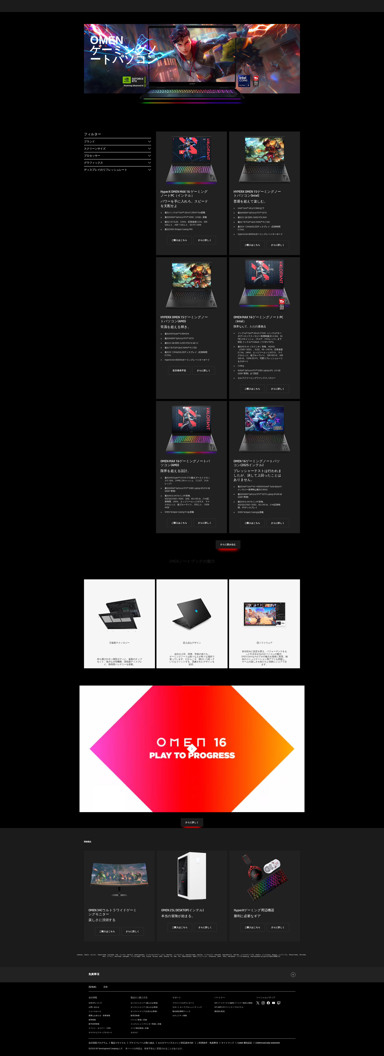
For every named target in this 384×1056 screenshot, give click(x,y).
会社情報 (93, 997)
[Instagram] (263, 1002)
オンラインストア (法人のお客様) (144, 1007)
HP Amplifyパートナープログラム (228, 1007)
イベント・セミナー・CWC (100, 1028)
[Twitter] (257, 1002)
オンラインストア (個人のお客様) (144, 1003)
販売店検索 (135, 1015)
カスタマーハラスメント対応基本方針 (176, 1042)
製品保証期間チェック (181, 1011)
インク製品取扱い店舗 (140, 1028)
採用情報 (92, 1020)
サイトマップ (227, 1042)
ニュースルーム (95, 1011)
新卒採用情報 (94, 1024)
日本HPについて (95, 1003)
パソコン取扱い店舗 (139, 1020)
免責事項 (93, 974)
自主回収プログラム (98, 1042)
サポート (176, 997)
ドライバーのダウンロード (183, 1003)
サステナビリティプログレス (100, 1032)
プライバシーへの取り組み (141, 1042)
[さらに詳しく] (264, 328)
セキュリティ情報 (179, 1015)
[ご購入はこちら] (191, 193)
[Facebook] (268, 1002)
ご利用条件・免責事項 (207, 1042)
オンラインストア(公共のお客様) (144, 1011)
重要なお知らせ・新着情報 (99, 1015)
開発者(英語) (219, 1011)
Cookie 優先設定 (244, 1042)
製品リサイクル (118, 1042)
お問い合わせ (94, 1007)
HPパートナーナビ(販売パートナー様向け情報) (233, 1003)
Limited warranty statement (267, 1042)
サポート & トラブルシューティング (187, 1007)
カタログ (134, 1032)
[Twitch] (278, 1002)
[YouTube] (273, 1003)
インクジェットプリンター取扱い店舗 (146, 1024)
